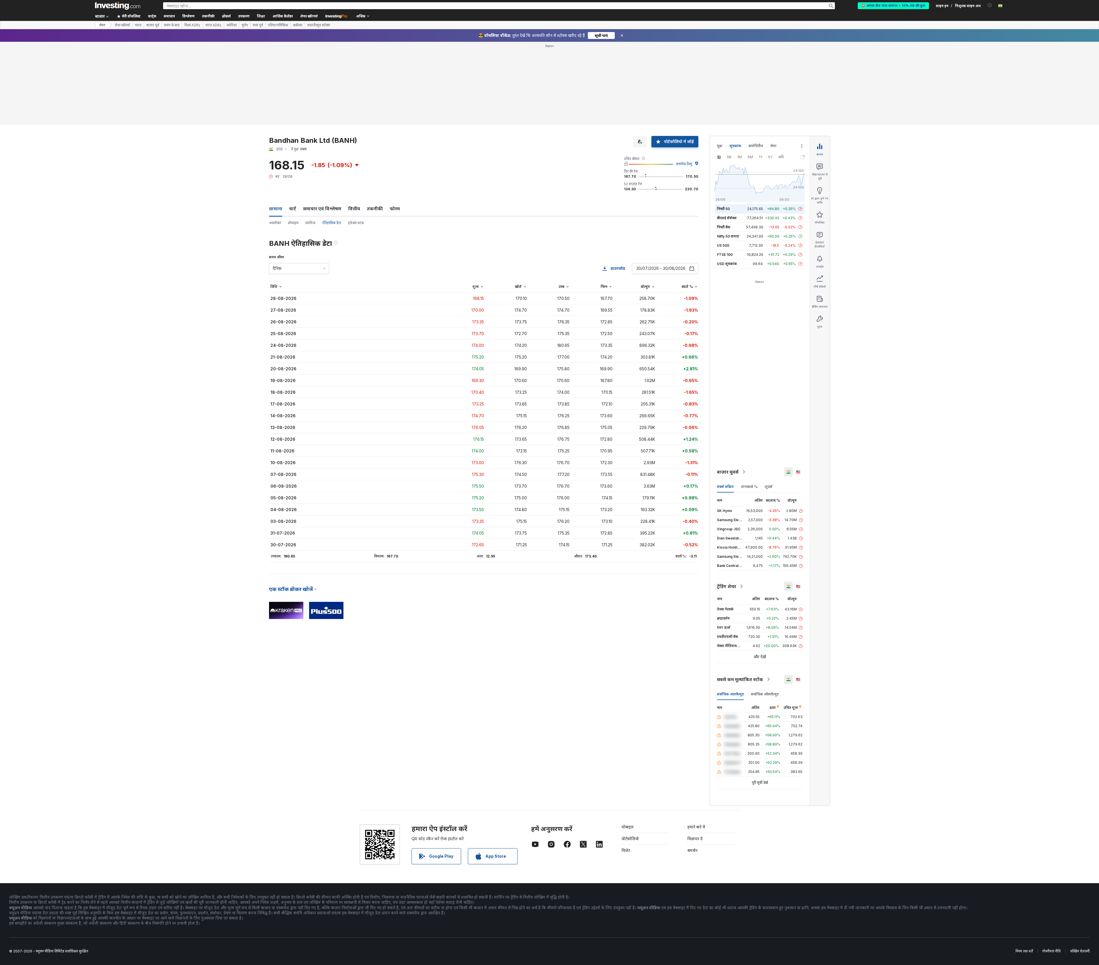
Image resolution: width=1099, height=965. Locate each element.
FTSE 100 (725, 254)
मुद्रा (719, 146)
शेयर (102, 25)
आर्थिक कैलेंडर (282, 16)
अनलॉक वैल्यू (684, 164)
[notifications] (990, 5)
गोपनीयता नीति (1051, 951)
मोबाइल (628, 826)
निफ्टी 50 (723, 209)
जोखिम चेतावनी (1080, 951)
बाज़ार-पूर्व (152, 25)
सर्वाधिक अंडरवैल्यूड (730, 694)
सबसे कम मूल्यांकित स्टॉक (740, 679)
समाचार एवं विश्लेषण (322, 208)
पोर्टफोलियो (630, 838)
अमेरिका (231, 25)
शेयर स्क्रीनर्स (309, 16)
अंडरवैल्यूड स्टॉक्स (318, 25)
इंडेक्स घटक (356, 223)
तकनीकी (375, 208)
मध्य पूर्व (258, 25)
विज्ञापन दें (695, 838)
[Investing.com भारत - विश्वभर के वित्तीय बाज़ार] (117, 6)
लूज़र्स (768, 487)
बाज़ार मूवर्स (727, 472)
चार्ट (292, 208)
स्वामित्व (310, 223)
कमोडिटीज (755, 146)
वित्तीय (354, 208)
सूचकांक (735, 146)
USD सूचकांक (727, 264)
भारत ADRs (213, 25)
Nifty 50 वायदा (728, 236)
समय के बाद (171, 25)
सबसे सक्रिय (725, 487)
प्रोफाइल (293, 223)
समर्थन (692, 850)
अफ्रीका (297, 25)
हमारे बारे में (696, 826)
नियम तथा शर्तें (1024, 951)
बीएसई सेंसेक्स (727, 218)
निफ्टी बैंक (723, 227)
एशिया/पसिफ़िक (278, 25)
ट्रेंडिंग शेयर (726, 586)
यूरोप (245, 25)
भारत (138, 25)
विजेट (626, 850)
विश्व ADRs (192, 25)
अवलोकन (275, 223)
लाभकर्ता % (749, 487)
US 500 (723, 245)
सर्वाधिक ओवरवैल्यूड (765, 694)
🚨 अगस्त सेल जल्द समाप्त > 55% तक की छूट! (893, 5)
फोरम (395, 208)
